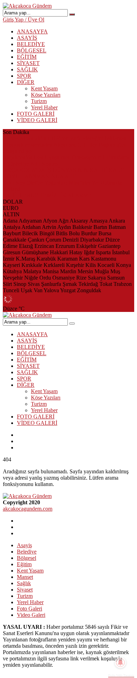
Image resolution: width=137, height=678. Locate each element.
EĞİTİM (27, 57)
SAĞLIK (27, 69)
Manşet (25, 577)
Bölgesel (26, 558)
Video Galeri (31, 615)
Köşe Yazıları (45, 95)
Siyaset (25, 590)
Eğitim (24, 564)
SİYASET (28, 63)
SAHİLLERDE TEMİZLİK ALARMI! (47, 195)
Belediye (27, 552)
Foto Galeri (29, 609)
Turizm (39, 101)
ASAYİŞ (27, 38)
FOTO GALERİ (35, 114)
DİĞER (25, 82)
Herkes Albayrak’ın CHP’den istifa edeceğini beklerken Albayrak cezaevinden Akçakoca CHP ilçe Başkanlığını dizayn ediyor (64, 144)
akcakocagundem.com (27, 509)
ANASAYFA (32, 31)
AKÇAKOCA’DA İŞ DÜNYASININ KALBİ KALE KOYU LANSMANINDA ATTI (63, 173)
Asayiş (24, 545)
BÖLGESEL (31, 50)
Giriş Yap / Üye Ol (23, 20)
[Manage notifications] (120, 662)
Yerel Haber (44, 107)
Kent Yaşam (44, 88)
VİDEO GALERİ (37, 120)
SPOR (24, 76)
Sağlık (24, 583)
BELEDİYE (31, 44)
